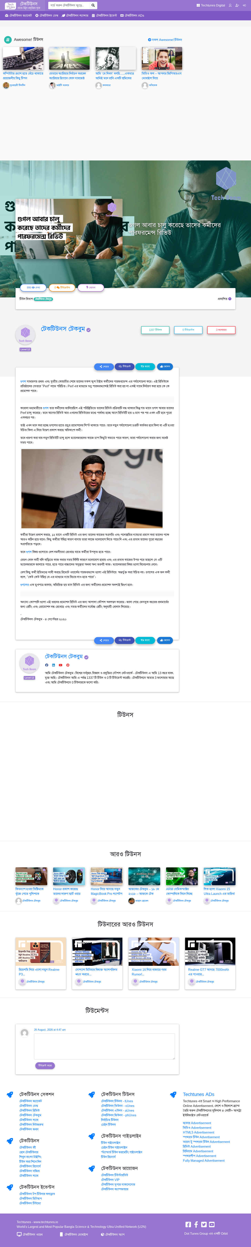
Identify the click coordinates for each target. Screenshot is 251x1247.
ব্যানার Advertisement (197, 1123)
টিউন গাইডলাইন (110, 1143)
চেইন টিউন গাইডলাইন (114, 1148)
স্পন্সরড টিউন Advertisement (201, 1137)
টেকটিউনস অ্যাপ (115, 1235)
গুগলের (24, 585)
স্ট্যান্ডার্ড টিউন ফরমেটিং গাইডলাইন (121, 1152)
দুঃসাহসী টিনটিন (17, 85)
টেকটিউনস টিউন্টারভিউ (114, 1175)
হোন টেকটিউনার (28, 1152)
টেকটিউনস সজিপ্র (29, 1171)
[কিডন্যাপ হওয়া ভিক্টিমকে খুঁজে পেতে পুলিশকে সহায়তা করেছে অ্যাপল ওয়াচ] (31, 876)
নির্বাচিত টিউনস (110, 1120)
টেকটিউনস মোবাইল (76, 1235)
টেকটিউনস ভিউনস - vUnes (117, 1106)
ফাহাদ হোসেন (142, 900)
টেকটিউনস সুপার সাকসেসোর (118, 1185)
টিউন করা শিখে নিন (30, 1162)
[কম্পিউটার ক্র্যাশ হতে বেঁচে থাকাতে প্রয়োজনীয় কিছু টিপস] (23, 58)
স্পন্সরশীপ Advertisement (199, 1156)
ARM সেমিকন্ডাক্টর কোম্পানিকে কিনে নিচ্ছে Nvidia (179, 893)
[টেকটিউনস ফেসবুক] (188, 1226)
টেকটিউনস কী (27, 1148)
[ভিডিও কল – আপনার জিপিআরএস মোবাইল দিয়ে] (162, 58)
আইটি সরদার (62, 85)
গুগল (23, 382)
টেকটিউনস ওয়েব (32, 1235)
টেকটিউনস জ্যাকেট (30, 1101)
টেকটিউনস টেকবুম (43, 299)
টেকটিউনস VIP (110, 1180)
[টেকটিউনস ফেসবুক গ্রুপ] (196, 1226)
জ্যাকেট (20, 16)
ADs (134, 16)
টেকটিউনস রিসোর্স (30, 1166)
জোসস (166, 366)
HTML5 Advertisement (198, 1132)
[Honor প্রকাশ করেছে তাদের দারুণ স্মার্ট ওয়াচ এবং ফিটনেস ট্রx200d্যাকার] (69, 876)
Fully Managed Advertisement (204, 1161)
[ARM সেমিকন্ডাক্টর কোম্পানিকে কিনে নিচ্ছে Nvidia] (182, 876)
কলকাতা (107, 85)
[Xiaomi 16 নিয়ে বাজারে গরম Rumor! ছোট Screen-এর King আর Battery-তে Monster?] (154, 952)
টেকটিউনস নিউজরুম (31, 1125)
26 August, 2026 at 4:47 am (50, 1029)
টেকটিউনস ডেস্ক (28, 1106)
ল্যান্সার (77, 16)
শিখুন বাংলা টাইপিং (30, 1157)
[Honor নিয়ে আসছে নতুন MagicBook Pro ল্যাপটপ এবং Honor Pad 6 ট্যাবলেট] (107, 876)
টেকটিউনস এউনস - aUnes (117, 1111)
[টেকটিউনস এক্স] (204, 1226)
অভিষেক (153, 85)
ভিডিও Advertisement (197, 1128)
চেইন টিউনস (108, 1125)
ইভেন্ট (106, 16)
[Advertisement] (125, 121)
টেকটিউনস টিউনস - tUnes (117, 1101)
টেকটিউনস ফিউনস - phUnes (118, 1115)
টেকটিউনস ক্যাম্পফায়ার (114, 1189)
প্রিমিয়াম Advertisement (198, 1151)
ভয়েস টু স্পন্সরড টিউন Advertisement (206, 1142)
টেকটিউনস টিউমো (30, 1203)
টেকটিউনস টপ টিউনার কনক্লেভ (37, 1194)
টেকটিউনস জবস (29, 1129)
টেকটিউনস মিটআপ (30, 1199)
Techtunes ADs (198, 1094)
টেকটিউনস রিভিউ (29, 1111)
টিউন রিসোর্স (108, 1157)
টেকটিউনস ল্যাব (28, 1120)
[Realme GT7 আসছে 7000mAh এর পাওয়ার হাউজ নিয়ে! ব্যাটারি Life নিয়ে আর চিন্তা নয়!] (210, 952)
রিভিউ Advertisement (197, 1147)
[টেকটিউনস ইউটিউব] (212, 1226)
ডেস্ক (49, 16)
